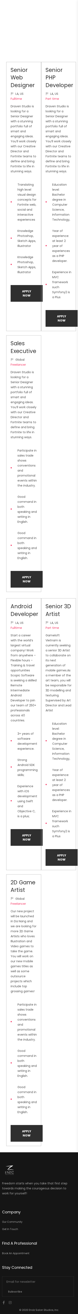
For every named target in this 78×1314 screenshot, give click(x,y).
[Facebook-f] (3, 1302)
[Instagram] (10, 1302)
